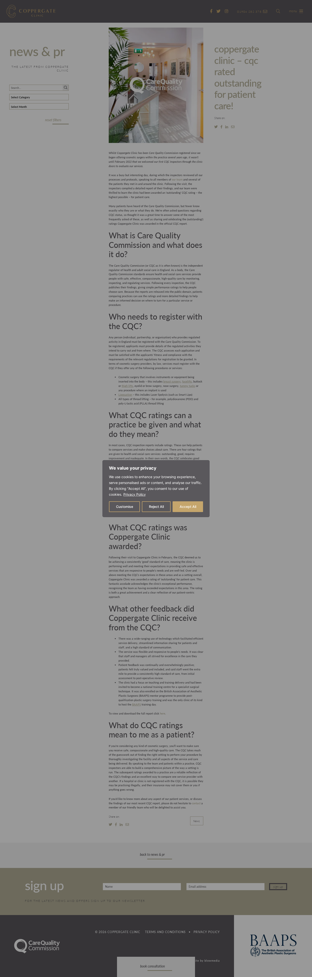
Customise (124, 506)
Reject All (156, 506)
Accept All (188, 506)
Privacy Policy (134, 494)
